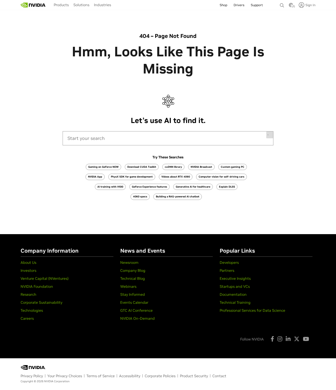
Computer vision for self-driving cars (221, 176)
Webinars (128, 286)
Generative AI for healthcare (193, 186)
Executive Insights (235, 278)
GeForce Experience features (149, 186)
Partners (227, 270)
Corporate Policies (160, 376)
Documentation (233, 294)
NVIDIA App (95, 176)
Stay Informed (132, 294)
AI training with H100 (110, 186)
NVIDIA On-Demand (137, 318)
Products (61, 5)
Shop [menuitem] (223, 5)
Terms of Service (100, 376)
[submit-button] (269, 134)
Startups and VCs (235, 286)
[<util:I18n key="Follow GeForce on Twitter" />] (296, 339)
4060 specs (140, 196)
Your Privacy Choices (64, 376)
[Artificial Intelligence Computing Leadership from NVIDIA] (33, 5)
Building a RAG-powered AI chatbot (177, 196)
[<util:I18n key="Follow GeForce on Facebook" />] (272, 339)
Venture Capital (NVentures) (45, 278)
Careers (27, 318)
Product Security (194, 376)
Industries (102, 5)
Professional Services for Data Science (252, 310)
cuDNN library (173, 166)
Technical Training (235, 302)
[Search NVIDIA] (282, 4)
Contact (219, 376)
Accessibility (129, 376)
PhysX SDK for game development (132, 176)
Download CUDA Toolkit (141, 166)
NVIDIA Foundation (37, 286)
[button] (291, 6)
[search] (168, 138)
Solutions (81, 5)
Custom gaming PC (232, 166)
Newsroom (129, 262)
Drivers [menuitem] (239, 5)
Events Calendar (134, 302)
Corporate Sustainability (41, 302)
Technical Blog (132, 278)
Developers (229, 262)
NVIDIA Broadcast (201, 166)
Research (28, 294)
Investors (28, 270)
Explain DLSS (227, 186)
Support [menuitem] (257, 5)
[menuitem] (61, 4)
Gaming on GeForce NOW (103, 166)
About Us (28, 262)
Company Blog (132, 270)
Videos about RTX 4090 (175, 176)
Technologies (32, 310)
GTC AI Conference (136, 310)
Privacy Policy (32, 376)
